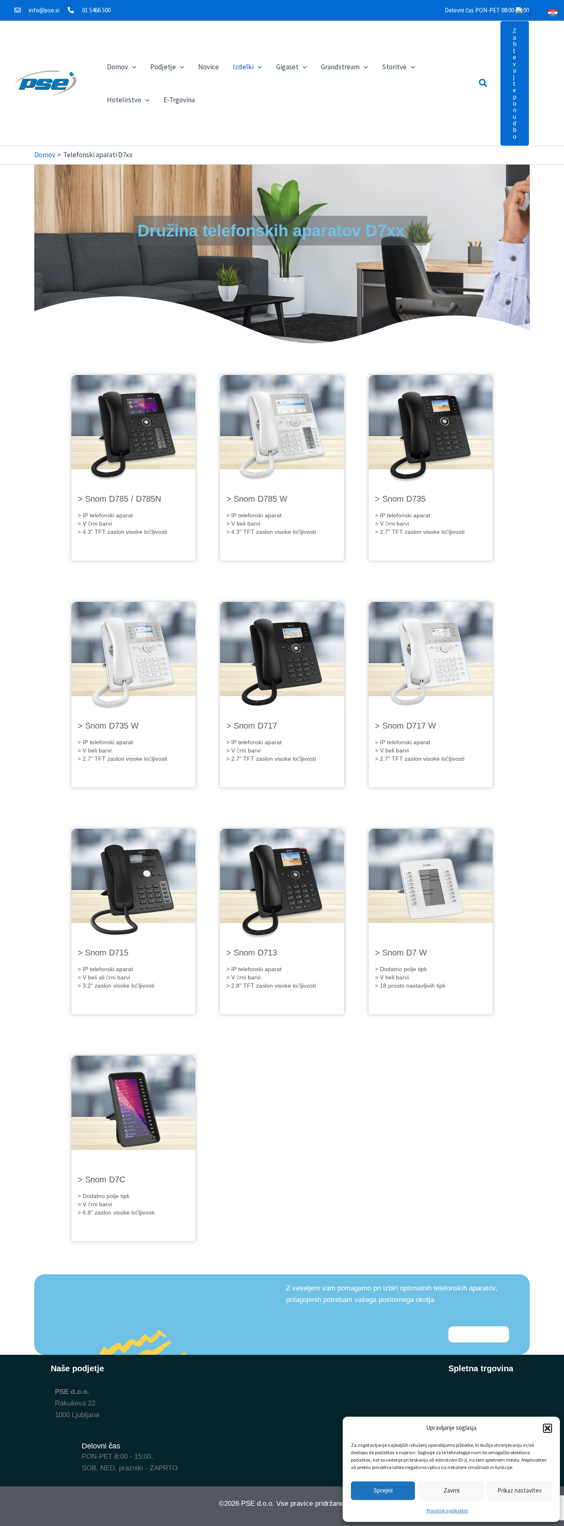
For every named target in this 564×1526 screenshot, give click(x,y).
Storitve (394, 66)
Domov (117, 66)
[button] (547, 1428)
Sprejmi (383, 1490)
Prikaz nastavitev (520, 1490)
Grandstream (340, 66)
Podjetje (163, 66)
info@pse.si (44, 10)
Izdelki (243, 66)
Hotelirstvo (124, 99)
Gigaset (287, 66)
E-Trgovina (179, 99)
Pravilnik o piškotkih (447, 1510)
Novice (208, 66)
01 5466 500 (96, 10)
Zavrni (451, 1490)
